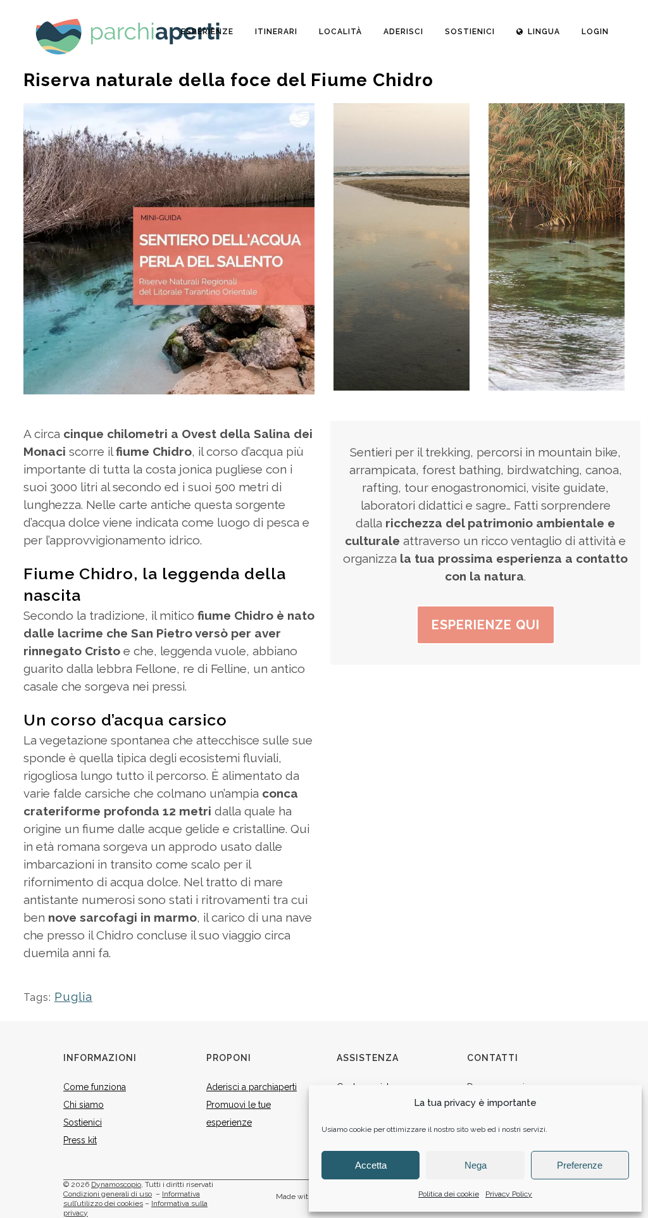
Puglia (73, 996)
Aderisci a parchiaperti (251, 1087)
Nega (475, 1165)
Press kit (80, 1140)
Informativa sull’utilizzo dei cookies (131, 1199)
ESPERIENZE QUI (486, 624)
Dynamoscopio (116, 1184)
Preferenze (579, 1165)
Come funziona (94, 1087)
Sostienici (82, 1122)
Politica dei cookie (448, 1194)
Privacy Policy (508, 1194)
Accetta (371, 1165)
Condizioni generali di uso (107, 1194)
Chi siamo (83, 1105)
